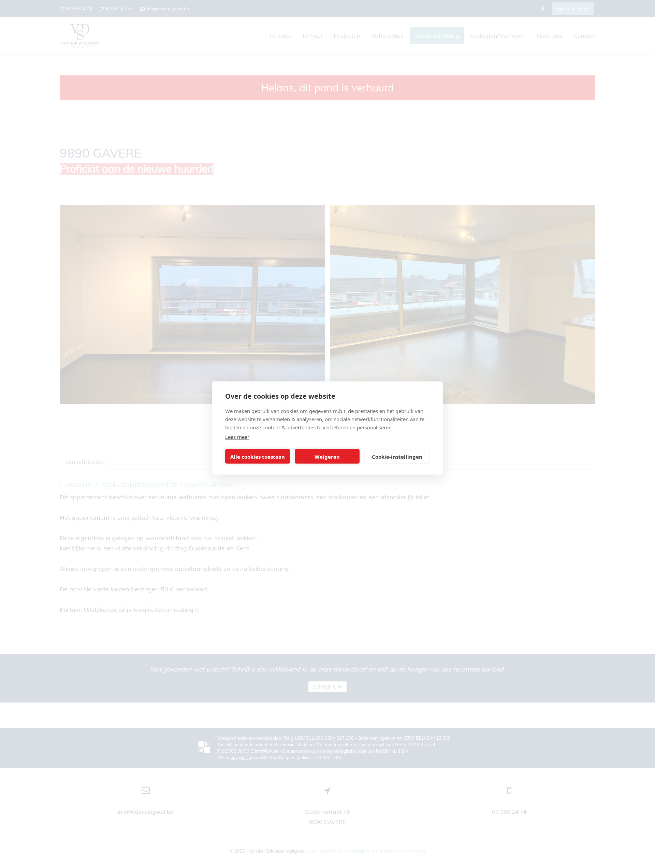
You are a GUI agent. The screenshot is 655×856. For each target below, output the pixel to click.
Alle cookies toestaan (257, 456)
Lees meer (237, 436)
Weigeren (327, 456)
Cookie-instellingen (397, 456)
